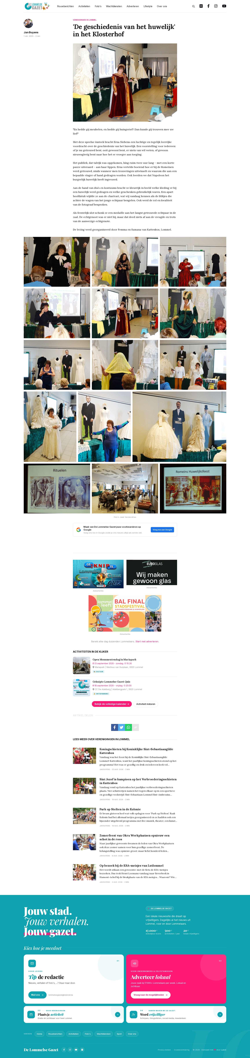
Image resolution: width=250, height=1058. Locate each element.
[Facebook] (63, 1049)
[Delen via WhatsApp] (128, 727)
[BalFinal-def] (125, 613)
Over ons (162, 6)
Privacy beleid (164, 1050)
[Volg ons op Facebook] (208, 6)
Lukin (223, 1050)
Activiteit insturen (145, 704)
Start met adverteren (146, 641)
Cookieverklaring (181, 1050)
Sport (119, 1034)
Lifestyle (148, 6)
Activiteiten (84, 6)
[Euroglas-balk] (151, 572)
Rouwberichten (65, 6)
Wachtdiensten (114, 6)
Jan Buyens (31, 32)
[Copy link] (135, 727)
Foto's (98, 6)
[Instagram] (70, 1049)
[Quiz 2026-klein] (98, 574)
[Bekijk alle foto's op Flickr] (201, 6)
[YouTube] (76, 1049)
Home (39, 1034)
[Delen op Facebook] (114, 727)
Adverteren (133, 6)
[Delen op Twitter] (121, 727)
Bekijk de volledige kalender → (112, 704)
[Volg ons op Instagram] (215, 6)
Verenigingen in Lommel (84, 20)
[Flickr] (82, 1049)
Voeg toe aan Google (162, 529)
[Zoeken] (193, 6)
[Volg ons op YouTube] (224, 6)
